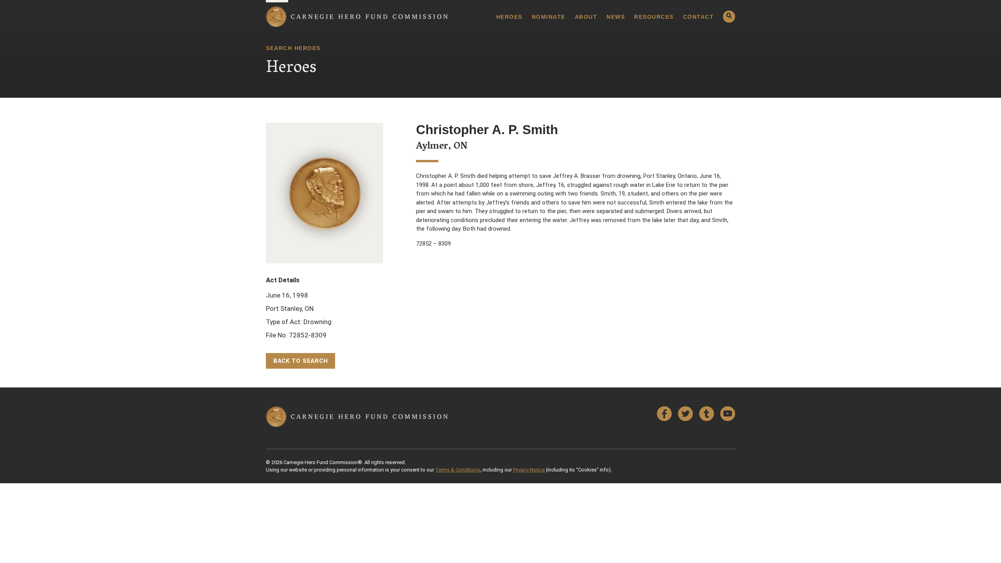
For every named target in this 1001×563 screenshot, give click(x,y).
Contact (698, 17)
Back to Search (300, 360)
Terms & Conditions (457, 470)
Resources (654, 17)
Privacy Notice (529, 470)
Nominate (548, 17)
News (615, 17)
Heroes (509, 17)
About (586, 17)
